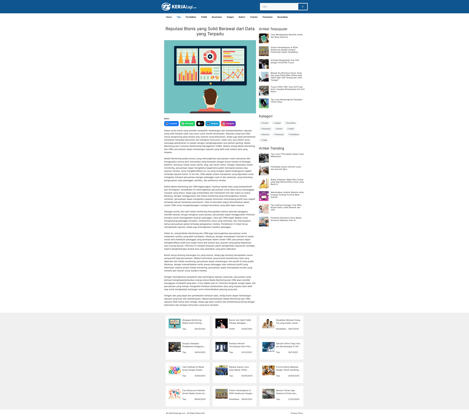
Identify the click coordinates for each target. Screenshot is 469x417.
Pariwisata (267, 17)
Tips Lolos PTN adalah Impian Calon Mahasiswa (287, 155)
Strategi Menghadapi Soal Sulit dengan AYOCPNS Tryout (285, 61)
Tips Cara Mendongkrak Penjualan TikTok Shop (286, 100)
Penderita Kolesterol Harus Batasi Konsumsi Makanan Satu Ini (286, 219)
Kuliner (242, 17)
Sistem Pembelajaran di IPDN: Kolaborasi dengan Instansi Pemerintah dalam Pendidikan (284, 49)
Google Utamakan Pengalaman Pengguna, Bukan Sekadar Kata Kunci (194, 346)
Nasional (265, 134)
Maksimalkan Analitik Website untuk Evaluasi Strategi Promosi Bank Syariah (287, 194)
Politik (204, 17)
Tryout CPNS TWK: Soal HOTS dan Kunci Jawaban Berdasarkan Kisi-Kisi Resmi (288, 89)
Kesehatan (217, 17)
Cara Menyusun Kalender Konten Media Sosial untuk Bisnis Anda (194, 393)
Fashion (254, 17)
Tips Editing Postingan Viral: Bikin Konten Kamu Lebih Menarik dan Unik (286, 207)
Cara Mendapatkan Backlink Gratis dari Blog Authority (287, 35)
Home (169, 17)
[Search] (302, 7)
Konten (279, 129)
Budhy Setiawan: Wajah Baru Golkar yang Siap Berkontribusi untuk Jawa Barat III (287, 181)
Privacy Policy (297, 413)
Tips (179, 17)
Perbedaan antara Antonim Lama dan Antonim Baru (286, 168)
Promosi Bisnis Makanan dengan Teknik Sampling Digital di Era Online (287, 370)
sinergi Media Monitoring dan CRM (191, 233)
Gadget (230, 17)
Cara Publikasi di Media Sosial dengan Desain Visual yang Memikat (193, 370)
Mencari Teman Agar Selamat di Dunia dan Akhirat (286, 393)
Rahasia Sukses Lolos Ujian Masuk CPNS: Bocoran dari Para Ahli (239, 370)
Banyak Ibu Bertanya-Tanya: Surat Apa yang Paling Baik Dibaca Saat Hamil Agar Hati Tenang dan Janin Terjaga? (286, 76)
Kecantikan (282, 17)
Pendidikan (191, 17)
